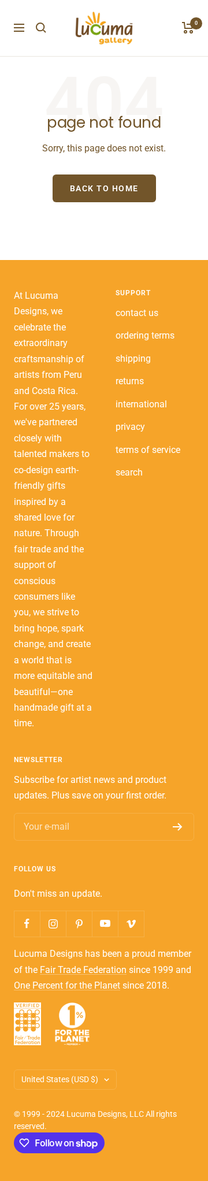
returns (130, 381)
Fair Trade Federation (83, 969)
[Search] (41, 28)
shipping (133, 358)
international (141, 404)
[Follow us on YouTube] (105, 924)
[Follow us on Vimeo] (131, 924)
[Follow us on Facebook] (27, 924)
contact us (137, 312)
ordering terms (145, 335)
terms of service (148, 449)
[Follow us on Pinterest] (79, 924)
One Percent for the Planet (67, 985)
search (129, 472)
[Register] (178, 827)
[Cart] (188, 28)
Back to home (104, 188)
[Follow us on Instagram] (53, 924)
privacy (130, 426)
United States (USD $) (59, 1079)
